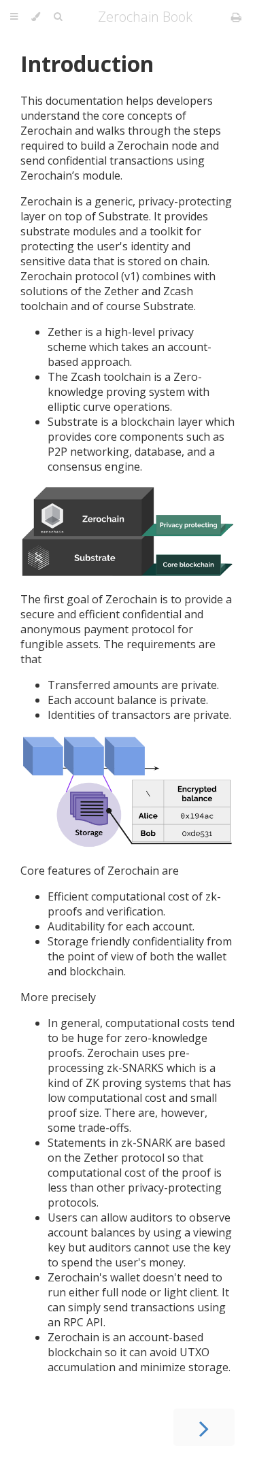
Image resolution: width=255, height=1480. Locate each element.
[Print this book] (236, 17)
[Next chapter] (204, 1427)
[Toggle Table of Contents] (13, 17)
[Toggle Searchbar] (58, 17)
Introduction (87, 63)
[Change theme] (35, 17)
